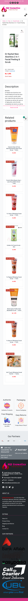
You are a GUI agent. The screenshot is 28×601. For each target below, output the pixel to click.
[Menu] (3, 16)
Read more (13, 107)
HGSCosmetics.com (8, 497)
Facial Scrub (16, 21)
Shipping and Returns (8, 523)
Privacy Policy (6, 521)
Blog (3, 526)
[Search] (25, 9)
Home (4, 21)
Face (9, 21)
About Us (4, 518)
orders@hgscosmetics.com (12, 482)
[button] (21, 30)
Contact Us (5, 528)
